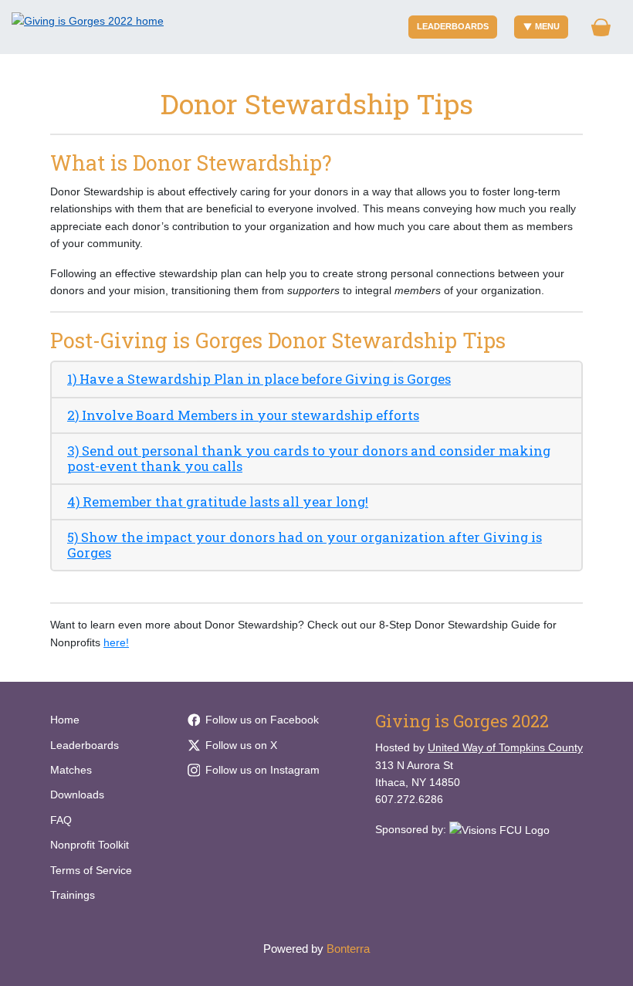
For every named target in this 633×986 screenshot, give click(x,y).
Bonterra (348, 948)
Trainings (72, 895)
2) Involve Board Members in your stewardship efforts (243, 415)
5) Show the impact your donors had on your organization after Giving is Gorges (304, 544)
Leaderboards (453, 26)
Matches (71, 770)
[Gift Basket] (601, 27)
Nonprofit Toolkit (89, 845)
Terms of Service (91, 870)
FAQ (61, 820)
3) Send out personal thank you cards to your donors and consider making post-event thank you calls (308, 458)
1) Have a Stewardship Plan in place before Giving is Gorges (259, 379)
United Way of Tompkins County (505, 747)
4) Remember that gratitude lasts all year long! (217, 501)
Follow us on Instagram (262, 770)
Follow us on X (241, 745)
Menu (547, 26)
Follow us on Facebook (262, 719)
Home (65, 719)
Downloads (77, 794)
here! (116, 642)
